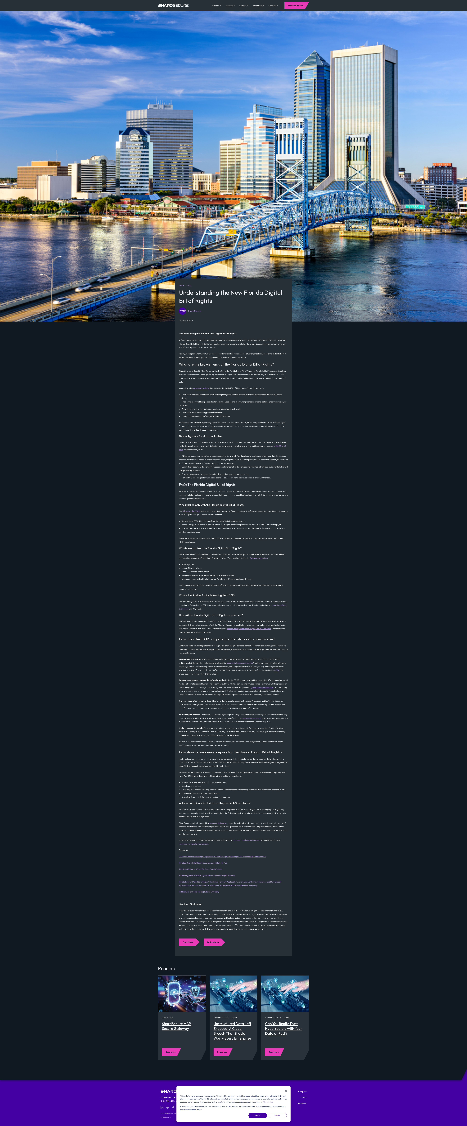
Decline (277, 1115)
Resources (257, 5)
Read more (170, 1052)
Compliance (188, 942)
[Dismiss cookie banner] (286, 1091)
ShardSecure (194, 311)
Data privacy (213, 942)
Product (215, 5)
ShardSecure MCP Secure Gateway (176, 1026)
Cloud (234, 1017)
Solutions (229, 5)
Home (181, 285)
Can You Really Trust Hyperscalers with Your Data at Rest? (283, 1028)
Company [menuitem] (302, 1091)
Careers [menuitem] (303, 1097)
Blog (189, 285)
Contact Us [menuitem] (301, 1103)
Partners (243, 5)
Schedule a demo (295, 5)
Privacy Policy (268, 1102)
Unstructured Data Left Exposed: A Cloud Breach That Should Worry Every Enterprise (232, 1031)
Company (272, 5)
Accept (258, 1115)
